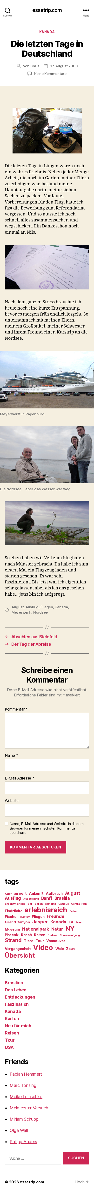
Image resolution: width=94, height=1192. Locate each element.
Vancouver (55, 941)
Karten (12, 1018)
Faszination (17, 1004)
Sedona (52, 935)
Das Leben (16, 989)
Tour (40, 941)
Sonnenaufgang (70, 935)
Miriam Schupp (24, 1119)
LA (71, 922)
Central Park (79, 903)
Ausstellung (31, 898)
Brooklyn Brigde (15, 903)
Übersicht (20, 955)
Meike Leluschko (26, 1096)
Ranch (26, 935)
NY (69, 928)
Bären (39, 903)
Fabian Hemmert (26, 1074)
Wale (59, 949)
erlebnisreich (46, 910)
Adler (8, 893)
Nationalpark (35, 929)
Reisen (12, 1032)
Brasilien (14, 982)
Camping (50, 903)
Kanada (47, 32)
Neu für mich (18, 1025)
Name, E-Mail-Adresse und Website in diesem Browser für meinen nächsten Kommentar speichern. (47, 828)
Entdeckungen (20, 997)
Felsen (74, 911)
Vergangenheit (18, 949)
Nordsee (40, 612)
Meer (79, 922)
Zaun (70, 949)
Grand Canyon (17, 922)
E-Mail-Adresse (19, 778)
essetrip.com (47, 10)
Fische (10, 917)
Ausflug (32, 607)
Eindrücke (13, 911)
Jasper (40, 922)
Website (12, 801)
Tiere (28, 941)
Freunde (55, 916)
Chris (34, 66)
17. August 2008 (63, 66)
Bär (30, 903)
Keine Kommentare (50, 73)
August (18, 607)
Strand (13, 940)
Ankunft (36, 893)
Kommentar (16, 709)
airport (20, 893)
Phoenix (12, 935)
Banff (46, 898)
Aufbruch (54, 893)
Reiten (39, 935)
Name (11, 755)
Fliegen (46, 607)
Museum (12, 929)
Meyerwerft (21, 612)
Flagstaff (24, 917)
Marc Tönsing (23, 1085)
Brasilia (62, 898)
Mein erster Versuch (29, 1107)
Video (43, 947)
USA (9, 1047)
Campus (63, 903)
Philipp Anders (23, 1141)
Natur (57, 929)
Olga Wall (19, 1130)
